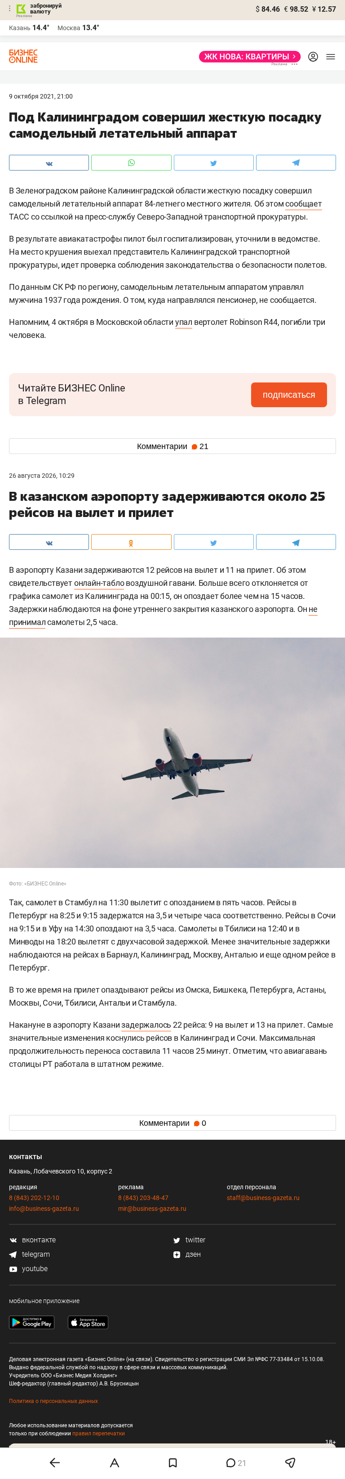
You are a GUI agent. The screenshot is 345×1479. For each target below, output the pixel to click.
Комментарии (172, 446)
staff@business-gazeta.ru (263, 1197)
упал (183, 322)
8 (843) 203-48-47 (143, 1197)
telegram (35, 1254)
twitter (194, 1240)
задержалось (146, 1024)
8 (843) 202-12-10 (34, 1197)
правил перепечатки (98, 1433)
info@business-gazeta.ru (44, 1208)
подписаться (289, 395)
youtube (34, 1268)
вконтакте (38, 1240)
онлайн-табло (99, 583)
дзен (192, 1254)
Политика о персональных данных (53, 1401)
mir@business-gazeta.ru (152, 1208)
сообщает (303, 203)
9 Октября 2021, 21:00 (41, 96)
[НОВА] (247, 57)
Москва (69, 27)
